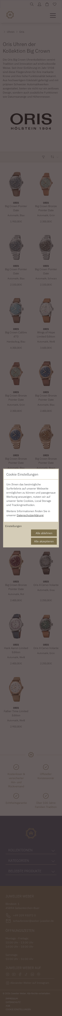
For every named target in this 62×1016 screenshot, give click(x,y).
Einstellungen (13, 526)
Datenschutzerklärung (30, 515)
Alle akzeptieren (44, 541)
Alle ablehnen (44, 533)
